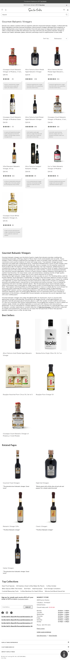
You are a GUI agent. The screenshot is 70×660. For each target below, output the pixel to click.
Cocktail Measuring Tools (10, 591)
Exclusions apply (23, 599)
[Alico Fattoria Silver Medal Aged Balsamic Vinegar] (35, 56)
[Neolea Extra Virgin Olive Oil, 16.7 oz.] (51, 335)
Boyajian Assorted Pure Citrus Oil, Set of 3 (18, 394)
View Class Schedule (44, 632)
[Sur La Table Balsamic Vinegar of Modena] (57, 153)
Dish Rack (27, 588)
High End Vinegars (45, 307)
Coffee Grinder (51, 586)
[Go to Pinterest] (11, 613)
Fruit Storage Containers (52, 588)
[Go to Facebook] (3, 613)
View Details (53, 635)
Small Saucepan (37, 588)
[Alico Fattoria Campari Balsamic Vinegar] (35, 153)
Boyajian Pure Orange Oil (45, 394)
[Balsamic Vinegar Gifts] (18, 508)
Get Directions (42, 635)
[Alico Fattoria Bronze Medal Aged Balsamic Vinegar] (57, 56)
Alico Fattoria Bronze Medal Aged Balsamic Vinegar (55, 71)
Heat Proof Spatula (8, 586)
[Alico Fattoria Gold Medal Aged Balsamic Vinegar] (35, 104)
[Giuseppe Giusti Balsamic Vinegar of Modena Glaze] (12, 104)
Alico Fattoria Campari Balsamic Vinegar (33, 168)
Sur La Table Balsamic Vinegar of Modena (55, 168)
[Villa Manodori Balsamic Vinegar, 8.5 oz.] (12, 153)
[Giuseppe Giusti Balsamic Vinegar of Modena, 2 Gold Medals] (57, 104)
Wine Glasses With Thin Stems (12, 588)
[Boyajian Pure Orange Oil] (51, 376)
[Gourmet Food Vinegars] (18, 465)
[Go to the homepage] (35, 9)
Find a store (41, 628)
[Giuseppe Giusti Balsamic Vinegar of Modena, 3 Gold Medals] (12, 56)
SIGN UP (28, 607)
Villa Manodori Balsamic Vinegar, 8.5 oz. (11, 168)
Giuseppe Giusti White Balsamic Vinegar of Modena (11, 217)
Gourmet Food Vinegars (11, 483)
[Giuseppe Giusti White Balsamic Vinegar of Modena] (12, 202)
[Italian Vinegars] (18, 550)
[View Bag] (68, 10)
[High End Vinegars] (51, 465)
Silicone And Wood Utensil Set (55, 591)
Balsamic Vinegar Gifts (11, 526)
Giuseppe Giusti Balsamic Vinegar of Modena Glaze (12, 118)
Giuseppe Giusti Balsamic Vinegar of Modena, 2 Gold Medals (57, 118)
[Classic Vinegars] (51, 508)
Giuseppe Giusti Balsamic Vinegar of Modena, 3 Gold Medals (12, 71)
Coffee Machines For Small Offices (31, 591)
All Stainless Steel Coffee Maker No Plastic (30, 586)
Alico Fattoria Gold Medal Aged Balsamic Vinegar (34, 118)
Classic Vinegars (41, 526)
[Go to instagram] (7, 613)
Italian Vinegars (8, 568)
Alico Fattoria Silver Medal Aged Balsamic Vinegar (34, 71)
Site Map (3, 658)
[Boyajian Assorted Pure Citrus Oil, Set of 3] (18, 376)
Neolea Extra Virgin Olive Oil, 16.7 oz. (49, 353)
